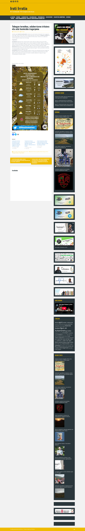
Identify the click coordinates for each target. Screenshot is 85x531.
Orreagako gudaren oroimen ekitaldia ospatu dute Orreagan (64, 472)
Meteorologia (23, 151)
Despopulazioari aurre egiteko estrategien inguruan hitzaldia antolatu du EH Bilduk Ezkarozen (20, 160)
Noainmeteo (65, 344)
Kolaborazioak (33, 17)
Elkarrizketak (24, 17)
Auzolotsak (70, 324)
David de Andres (33, 151)
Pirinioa (27, 151)
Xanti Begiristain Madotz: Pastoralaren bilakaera (62, 444)
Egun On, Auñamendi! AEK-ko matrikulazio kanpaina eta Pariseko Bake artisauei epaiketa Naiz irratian (64, 101)
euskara (60, 335)
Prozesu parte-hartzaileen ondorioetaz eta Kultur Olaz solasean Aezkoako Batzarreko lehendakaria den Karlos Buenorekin (40, 161)
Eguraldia (38, 151)
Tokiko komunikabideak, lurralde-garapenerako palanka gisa (29, 18)
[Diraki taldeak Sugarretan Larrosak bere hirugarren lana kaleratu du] (64, 158)
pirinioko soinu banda (66, 346)
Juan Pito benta (70, 337)
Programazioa (41, 17)
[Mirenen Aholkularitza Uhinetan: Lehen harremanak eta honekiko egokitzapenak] (59, 464)
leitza (62, 340)
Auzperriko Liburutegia (60, 326)
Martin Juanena (59, 342)
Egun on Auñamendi (61, 329)
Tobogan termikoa (15, 152)
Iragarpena (61, 337)
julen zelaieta (57, 339)
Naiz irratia (57, 343)
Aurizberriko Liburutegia (63, 324)
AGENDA (12, 18)
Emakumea (57, 333)
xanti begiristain (64, 348)
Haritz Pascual (61, 336)
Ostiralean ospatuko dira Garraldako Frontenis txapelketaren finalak (62, 170)
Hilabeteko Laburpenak (59, 17)
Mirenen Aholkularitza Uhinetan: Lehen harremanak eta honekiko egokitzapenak (63, 458)
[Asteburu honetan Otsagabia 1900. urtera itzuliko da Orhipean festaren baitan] (64, 123)
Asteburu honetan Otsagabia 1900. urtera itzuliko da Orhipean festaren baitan (63, 116)
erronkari (65, 333)
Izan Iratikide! (49, 17)
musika (71, 342)
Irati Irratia (18, 8)
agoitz (61, 322)
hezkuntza (66, 336)
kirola (56, 340)
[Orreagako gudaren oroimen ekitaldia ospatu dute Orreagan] (59, 479)
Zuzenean (68, 17)
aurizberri (56, 324)
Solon (28, 529)
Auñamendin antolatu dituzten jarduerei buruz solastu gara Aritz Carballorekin (64, 97)
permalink (22, 152)
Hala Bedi (68, 334)
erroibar (60, 333)
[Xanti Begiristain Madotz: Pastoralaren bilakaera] (59, 450)
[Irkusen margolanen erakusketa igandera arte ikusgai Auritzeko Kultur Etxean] (59, 436)
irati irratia (66, 337)
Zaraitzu (59, 349)
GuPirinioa (64, 334)
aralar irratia (66, 322)
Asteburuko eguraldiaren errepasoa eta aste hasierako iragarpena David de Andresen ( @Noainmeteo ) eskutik (64, 486)
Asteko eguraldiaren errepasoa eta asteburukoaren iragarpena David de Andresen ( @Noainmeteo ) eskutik (62, 416)
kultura (59, 340)
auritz (71, 322)
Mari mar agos (67, 340)
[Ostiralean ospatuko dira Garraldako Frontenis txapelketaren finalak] (64, 181)
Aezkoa (56, 322)
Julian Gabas (63, 339)
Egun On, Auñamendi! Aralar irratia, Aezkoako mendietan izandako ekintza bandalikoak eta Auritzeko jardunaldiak (64, 105)
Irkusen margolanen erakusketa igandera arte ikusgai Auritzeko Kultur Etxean (64, 430)
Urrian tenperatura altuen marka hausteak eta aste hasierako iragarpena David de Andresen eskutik (42, 142)
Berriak (18, 17)
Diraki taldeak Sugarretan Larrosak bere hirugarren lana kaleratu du (63, 147)
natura (61, 343)
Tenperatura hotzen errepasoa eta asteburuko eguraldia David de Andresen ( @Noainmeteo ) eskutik (30, 143)
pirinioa (46, 151)
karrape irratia (69, 339)
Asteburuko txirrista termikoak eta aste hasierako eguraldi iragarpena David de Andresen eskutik (16, 143)
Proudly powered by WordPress (16, 529)
